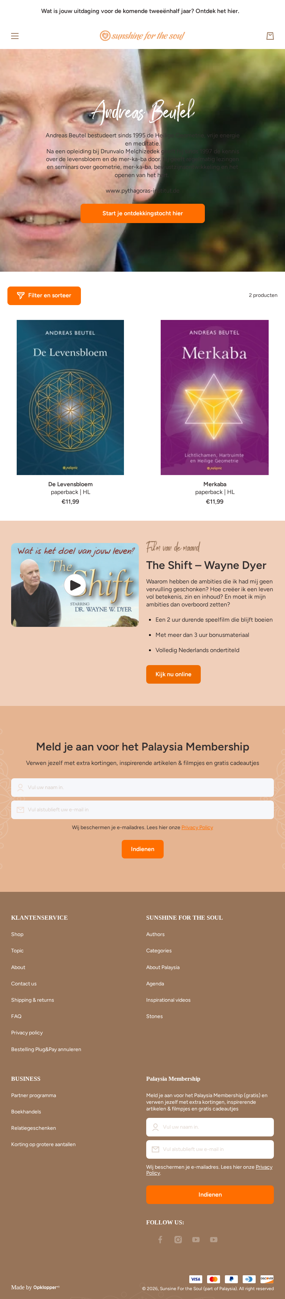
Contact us (24, 984)
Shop (17, 934)
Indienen (142, 849)
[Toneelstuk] (75, 585)
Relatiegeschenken (33, 1128)
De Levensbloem (70, 484)
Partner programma (33, 1095)
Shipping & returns (32, 1000)
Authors (155, 934)
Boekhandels (26, 1112)
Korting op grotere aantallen (43, 1144)
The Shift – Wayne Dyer (206, 565)
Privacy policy (27, 1033)
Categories (159, 951)
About (18, 967)
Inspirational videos (168, 1000)
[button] (270, 36)
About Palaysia (163, 967)
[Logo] (142, 36)
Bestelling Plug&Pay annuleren (46, 1049)
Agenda (155, 984)
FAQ (16, 1016)
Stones (154, 1016)
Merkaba (214, 484)
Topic (17, 951)
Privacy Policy (197, 827)
